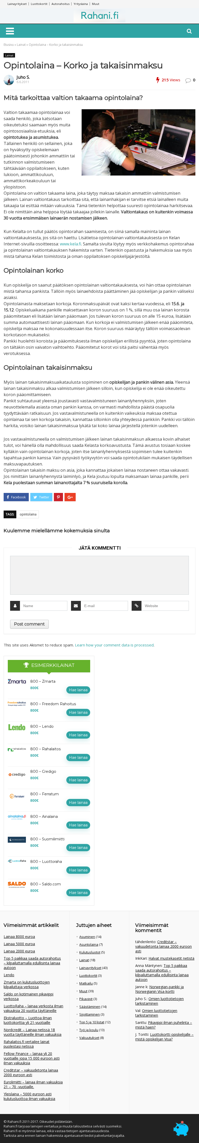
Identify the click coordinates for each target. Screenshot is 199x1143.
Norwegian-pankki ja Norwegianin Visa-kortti (159, 989)
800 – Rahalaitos (45, 749)
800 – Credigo (43, 771)
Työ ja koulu (88, 1030)
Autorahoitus (60, 4)
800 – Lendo (42, 726)
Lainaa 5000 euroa (19, 943)
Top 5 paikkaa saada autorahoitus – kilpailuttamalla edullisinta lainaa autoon (32, 963)
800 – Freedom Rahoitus (53, 704)
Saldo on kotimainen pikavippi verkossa (28, 996)
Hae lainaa (78, 690)
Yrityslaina (81, 4)
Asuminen (87, 936)
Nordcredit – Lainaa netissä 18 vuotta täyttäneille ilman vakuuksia (32, 1032)
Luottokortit (39, 4)
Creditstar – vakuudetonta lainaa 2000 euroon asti (31, 1072)
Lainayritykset (17, 4)
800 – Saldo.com (45, 884)
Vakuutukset (89, 1037)
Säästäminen (89, 1006)
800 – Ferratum (44, 794)
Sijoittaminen (89, 1014)
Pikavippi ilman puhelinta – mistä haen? (163, 1025)
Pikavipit (86, 998)
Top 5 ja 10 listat (91, 1022)
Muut (95, 4)
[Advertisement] (141, 688)
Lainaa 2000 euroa (19, 951)
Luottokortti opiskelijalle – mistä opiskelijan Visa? (164, 1037)
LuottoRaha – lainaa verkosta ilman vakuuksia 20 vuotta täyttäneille (33, 1008)
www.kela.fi (70, 244)
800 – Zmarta (42, 681)
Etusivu (9, 44)
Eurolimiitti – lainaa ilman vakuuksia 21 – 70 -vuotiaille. (33, 1084)
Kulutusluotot (89, 952)
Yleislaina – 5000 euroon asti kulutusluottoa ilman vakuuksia (29, 1096)
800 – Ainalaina (44, 816)
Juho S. (23, 77)
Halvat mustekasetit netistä (171, 958)
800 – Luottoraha (46, 861)
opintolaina (28, 514)
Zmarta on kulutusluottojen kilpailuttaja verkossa (27, 984)
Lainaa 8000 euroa (19, 936)
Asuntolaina (88, 944)
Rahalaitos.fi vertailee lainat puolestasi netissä (26, 1044)
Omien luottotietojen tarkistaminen (159, 1001)
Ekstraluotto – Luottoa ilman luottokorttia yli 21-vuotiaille (28, 1020)
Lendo (9, 974)
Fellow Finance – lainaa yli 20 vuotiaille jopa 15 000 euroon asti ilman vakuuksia (32, 1058)
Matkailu (86, 983)
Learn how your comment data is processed (114, 644)
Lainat (21, 44)
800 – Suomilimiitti (47, 839)
